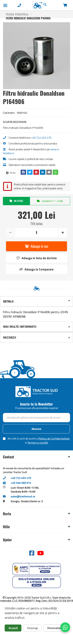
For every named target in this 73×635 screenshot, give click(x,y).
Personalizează (56, 628)
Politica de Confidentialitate (54, 438)
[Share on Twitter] (30, 172)
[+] (62, 232)
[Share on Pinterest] (36, 172)
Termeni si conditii (37, 442)
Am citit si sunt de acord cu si (39, 440)
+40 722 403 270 (41, 138)
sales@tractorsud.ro (23, 496)
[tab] (36, 301)
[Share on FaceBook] (24, 172)
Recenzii (9, 337)
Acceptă (13, 628)
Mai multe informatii (19, 326)
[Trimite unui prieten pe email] (49, 172)
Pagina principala (17, 14)
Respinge (32, 628)
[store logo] (29, 5)
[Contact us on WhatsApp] (65, 627)
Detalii (8, 301)
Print (13, 173)
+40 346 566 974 (21, 483)
